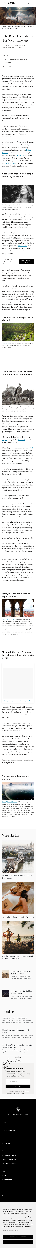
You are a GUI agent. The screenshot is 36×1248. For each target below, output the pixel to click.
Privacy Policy (19, 1093)
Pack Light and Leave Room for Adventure (18, 917)
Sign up (18, 1086)
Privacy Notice (7, 1230)
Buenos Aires (22, 246)
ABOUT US (5, 1126)
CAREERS (5, 1139)
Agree (18, 1241)
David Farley (20, 156)
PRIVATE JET (6, 1200)
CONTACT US (6, 1143)
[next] (29, 342)
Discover (5, 55)
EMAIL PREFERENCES (9, 1163)
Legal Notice (14, 1230)
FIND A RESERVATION (9, 1159)
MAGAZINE (5, 1183)
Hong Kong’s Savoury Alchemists (14, 1018)
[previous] (6, 342)
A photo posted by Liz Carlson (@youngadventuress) (18, 700)
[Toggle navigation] (33, 3)
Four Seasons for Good (11, 1130)
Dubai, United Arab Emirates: (9, 802)
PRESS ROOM (6, 1175)
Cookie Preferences (18, 1236)
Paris (31, 448)
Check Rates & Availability (26, 261)
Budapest (21, 440)
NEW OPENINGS (7, 1179)
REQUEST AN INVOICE (9, 1155)
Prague (4, 440)
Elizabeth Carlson (11, 163)
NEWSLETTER (6, 1188)
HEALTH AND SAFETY (9, 1134)
